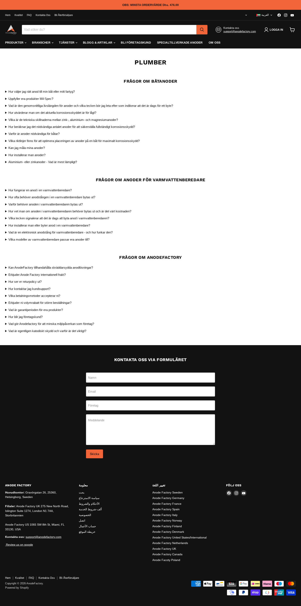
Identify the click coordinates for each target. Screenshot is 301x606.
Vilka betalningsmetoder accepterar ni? (34, 295)
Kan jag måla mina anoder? (26, 148)
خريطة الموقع (87, 531)
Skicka (94, 454)
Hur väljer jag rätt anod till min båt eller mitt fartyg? (41, 91)
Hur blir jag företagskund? (25, 317)
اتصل (82, 520)
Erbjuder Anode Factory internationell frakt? (37, 274)
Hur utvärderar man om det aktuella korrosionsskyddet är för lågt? (52, 112)
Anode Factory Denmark (168, 531)
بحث (81, 492)
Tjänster (67, 42)
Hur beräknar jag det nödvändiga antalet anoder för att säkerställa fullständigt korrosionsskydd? (71, 126)
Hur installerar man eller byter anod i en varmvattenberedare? (49, 225)
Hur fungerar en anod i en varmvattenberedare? (40, 190)
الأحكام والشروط (89, 503)
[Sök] (201, 29)
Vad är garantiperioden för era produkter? (35, 310)
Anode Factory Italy (165, 515)
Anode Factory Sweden (167, 492)
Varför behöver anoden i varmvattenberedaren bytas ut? (45, 204)
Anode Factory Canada (167, 554)
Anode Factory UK (164, 548)
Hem (7, 15)
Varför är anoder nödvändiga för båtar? (34, 133)
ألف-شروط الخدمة (90, 509)
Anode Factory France (166, 503)
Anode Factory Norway (167, 520)
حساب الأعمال (87, 526)
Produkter (14, 42)
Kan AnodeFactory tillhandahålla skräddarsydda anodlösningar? (50, 267)
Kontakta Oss (43, 15)
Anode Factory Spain (166, 509)
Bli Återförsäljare (63, 15)
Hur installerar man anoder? (26, 155)
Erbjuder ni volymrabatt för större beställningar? (39, 302)
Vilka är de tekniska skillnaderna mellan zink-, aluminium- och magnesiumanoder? (63, 120)
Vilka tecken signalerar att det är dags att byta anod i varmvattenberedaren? (58, 218)
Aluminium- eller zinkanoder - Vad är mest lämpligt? (42, 162)
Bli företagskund (136, 42)
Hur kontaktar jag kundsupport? (29, 289)
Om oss (214, 42)
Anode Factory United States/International (179, 537)
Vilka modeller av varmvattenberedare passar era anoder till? (48, 239)
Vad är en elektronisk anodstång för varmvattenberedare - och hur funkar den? (60, 232)
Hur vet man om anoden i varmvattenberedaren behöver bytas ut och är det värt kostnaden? (69, 211)
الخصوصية (85, 515)
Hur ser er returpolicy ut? (25, 281)
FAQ (29, 15)
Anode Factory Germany (168, 498)
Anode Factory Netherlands (170, 543)
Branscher (41, 42)
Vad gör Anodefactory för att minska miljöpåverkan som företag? (51, 324)
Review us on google (19, 544)
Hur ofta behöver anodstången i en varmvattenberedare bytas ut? (51, 197)
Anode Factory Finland (167, 526)
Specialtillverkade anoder (180, 42)
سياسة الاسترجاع (89, 498)
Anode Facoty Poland (166, 560)
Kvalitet (19, 15)
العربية (265, 14)
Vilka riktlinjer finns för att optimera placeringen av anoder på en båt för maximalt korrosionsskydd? (74, 141)
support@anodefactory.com (239, 31)
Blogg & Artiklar (98, 42)
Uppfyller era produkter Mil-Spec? (30, 98)
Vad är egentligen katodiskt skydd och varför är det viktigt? (47, 331)
